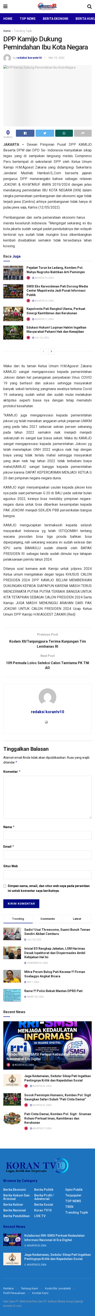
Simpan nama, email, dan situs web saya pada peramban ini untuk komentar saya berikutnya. (49, 888)
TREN (69, 1207)
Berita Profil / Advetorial (44, 1197)
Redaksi (8, 1288)
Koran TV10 (42, 1210)
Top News (28, 18)
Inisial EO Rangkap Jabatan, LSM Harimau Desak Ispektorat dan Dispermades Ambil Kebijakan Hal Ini (54, 953)
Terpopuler (73, 1195)
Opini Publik (74, 1189)
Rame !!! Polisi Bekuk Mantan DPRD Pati (53, 991)
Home (7, 18)
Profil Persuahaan (14, 1293)
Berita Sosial (43, 1204)
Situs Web (10, 866)
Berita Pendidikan (16, 1216)
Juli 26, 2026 (41, 337)
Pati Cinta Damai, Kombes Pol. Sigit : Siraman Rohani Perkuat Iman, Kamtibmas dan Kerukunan (57, 1118)
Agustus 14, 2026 (44, 301)
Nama (9, 827)
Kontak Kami (40, 1293)
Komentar (12, 771)
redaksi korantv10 (29, 57)
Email (8, 846)
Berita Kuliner (13, 1204)
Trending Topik (23, 31)
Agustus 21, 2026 (41, 1128)
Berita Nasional (14, 1210)
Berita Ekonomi (55, 18)
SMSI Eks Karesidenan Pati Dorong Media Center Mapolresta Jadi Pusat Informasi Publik (57, 291)
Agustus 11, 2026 (44, 319)
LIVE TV (40, 1216)
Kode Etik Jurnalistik (58, 1288)
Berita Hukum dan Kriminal (16, 1197)
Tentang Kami (29, 1288)
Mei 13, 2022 (57, 57)
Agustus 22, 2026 (24, 1065)
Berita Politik (43, 1189)
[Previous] (43, 351)
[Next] (51, 351)
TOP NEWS (73, 1201)
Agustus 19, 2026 (44, 278)
